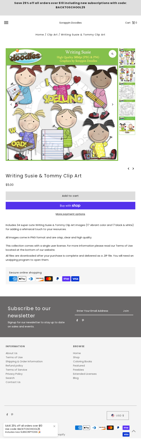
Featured (79, 365)
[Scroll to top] (134, 431)
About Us (11, 353)
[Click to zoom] (112, 54)
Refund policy (14, 365)
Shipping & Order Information (24, 361)
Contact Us (13, 382)
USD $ (120, 415)
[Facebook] (77, 321)
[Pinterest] (83, 321)
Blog (76, 378)
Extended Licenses (85, 374)
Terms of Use (14, 357)
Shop (76, 357)
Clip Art (52, 34)
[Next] (112, 104)
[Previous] (11, 104)
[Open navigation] (27, 22)
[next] (133, 168)
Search (10, 378)
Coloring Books (82, 361)
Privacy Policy (14, 374)
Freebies (78, 369)
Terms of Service (16, 369)
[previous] (128, 168)
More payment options (70, 214)
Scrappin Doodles (70, 22)
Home (40, 34)
